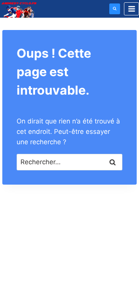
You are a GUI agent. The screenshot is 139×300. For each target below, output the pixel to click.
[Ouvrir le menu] (131, 8)
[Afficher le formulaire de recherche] (114, 8)
